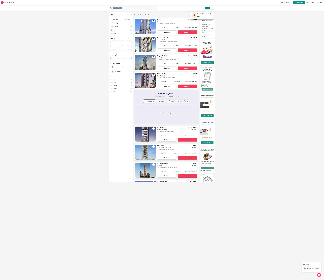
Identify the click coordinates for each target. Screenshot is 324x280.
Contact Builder (188, 32)
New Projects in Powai (207, 28)
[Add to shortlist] (153, 21)
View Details (167, 32)
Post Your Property (299, 2)
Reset (130, 14)
